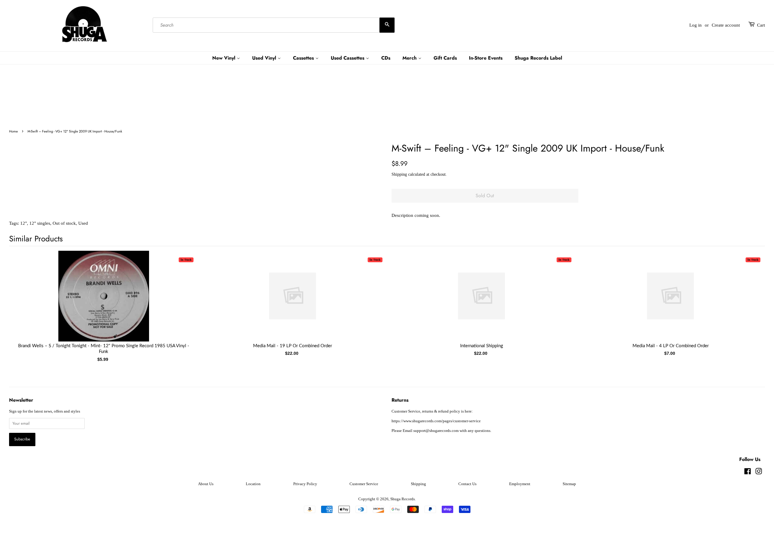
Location (253, 484)
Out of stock (64, 223)
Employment (519, 484)
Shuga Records (402, 499)
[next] (750, 296)
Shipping (399, 174)
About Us (205, 484)
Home (13, 131)
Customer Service (364, 484)
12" (23, 223)
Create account (726, 25)
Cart (761, 25)
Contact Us (467, 484)
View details (103, 302)
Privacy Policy (305, 484)
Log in (695, 25)
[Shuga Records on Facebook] (747, 473)
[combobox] (274, 25)
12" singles (39, 223)
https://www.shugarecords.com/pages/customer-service (436, 421)
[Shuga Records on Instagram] (758, 473)
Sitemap (569, 484)
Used (83, 223)
